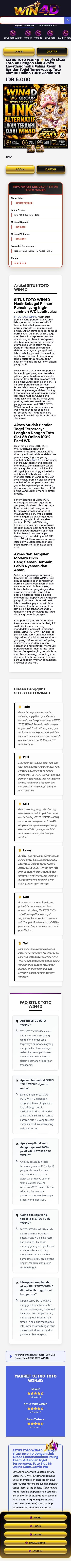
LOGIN (19, 51)
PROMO (37, 1516)
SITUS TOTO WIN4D (25, 316)
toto (41, 640)
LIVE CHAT (38, 1551)
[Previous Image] (6, 117)
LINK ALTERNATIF (37, 1542)
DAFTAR (52, 51)
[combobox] (32, 20)
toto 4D (36, 460)
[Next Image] (65, 117)
